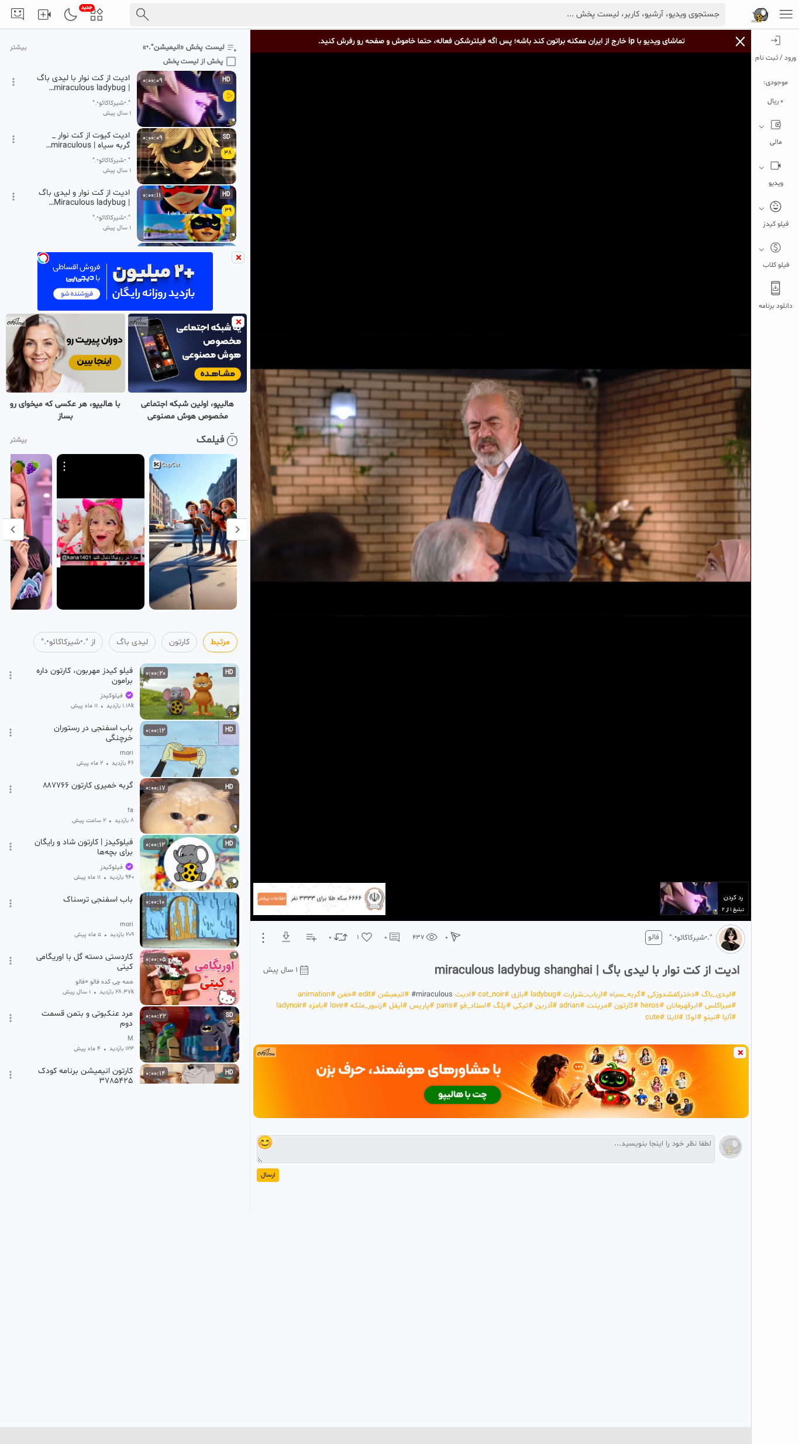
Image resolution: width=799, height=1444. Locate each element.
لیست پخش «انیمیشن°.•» (184, 47)
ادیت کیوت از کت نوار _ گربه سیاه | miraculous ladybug (90, 140)
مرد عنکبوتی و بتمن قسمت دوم (87, 1019)
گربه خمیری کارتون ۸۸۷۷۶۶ (88, 786)
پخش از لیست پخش (193, 61)
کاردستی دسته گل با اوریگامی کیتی (84, 962)
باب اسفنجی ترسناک (98, 900)
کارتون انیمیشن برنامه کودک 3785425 (85, 1076)
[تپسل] (43, 258)
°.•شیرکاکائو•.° (690, 938)
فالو (653, 937)
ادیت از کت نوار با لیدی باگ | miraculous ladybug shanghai (83, 83)
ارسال (268, 1175)
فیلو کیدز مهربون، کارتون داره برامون (84, 676)
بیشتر (18, 47)
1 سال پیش (280, 970)
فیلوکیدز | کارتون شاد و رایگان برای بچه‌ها (84, 847)
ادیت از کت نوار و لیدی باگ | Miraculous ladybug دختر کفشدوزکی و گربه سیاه (83, 198)
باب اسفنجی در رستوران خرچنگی (93, 733)
